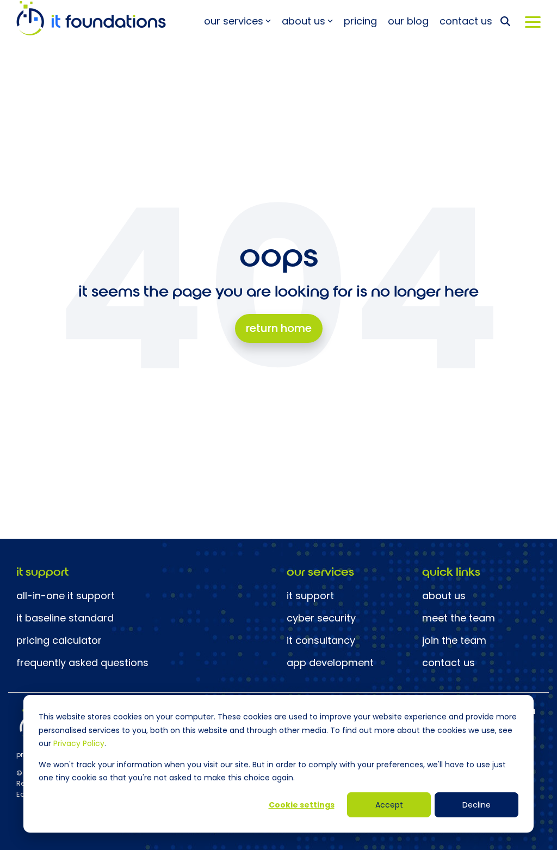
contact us (466, 21)
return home (279, 328)
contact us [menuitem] (448, 662)
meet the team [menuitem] (458, 618)
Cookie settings (302, 804)
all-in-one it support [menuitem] (65, 595)
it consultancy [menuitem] (321, 640)
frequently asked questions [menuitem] (82, 662)
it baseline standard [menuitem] (65, 618)
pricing (360, 21)
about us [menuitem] (444, 595)
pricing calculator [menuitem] (59, 640)
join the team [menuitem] (454, 640)
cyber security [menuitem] (321, 618)
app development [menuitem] (330, 662)
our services (233, 21)
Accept (389, 804)
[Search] (505, 21)
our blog (408, 21)
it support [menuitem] (310, 595)
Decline (476, 804)
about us (303, 21)
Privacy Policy (78, 743)
